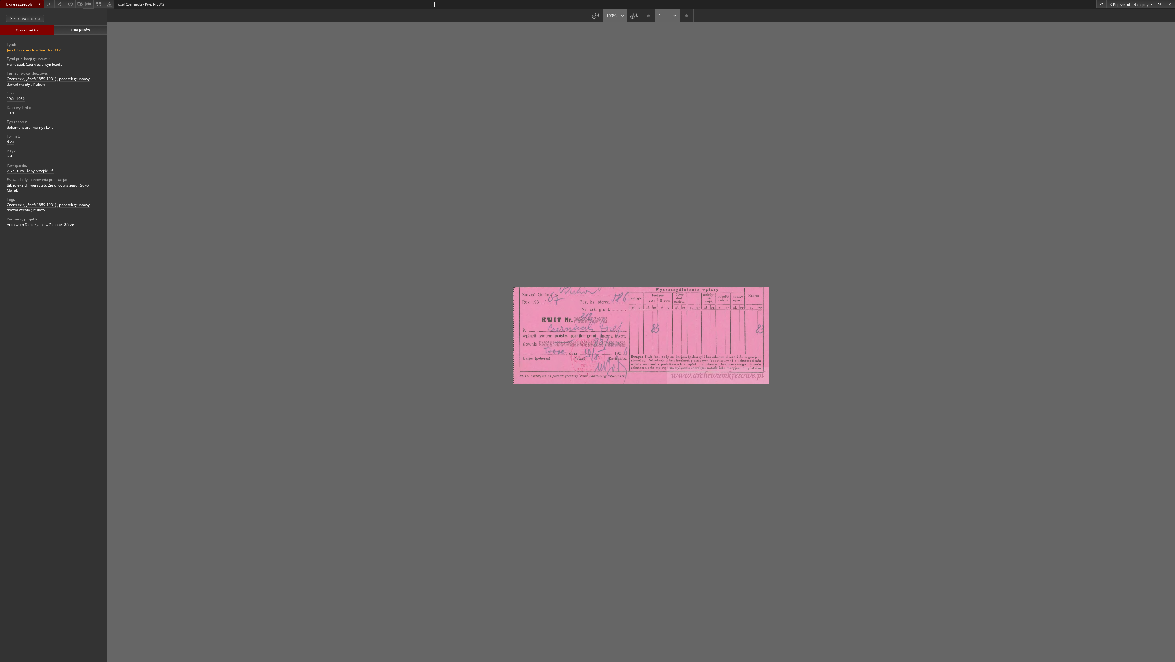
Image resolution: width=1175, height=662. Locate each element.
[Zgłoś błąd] (109, 4)
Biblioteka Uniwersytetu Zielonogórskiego (42, 185)
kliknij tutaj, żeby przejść (28, 170)
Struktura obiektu (25, 18)
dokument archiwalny (25, 127)
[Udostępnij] (59, 4)
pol (9, 156)
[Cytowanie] (99, 4)
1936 (11, 113)
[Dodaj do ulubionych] (70, 4)
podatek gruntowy (74, 78)
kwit (49, 127)
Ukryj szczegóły (19, 4)
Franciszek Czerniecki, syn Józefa (34, 64)
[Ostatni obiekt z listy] (1160, 4)
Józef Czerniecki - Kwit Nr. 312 (34, 50)
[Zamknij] (1170, 4)
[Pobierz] (49, 4)
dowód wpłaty (18, 84)
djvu (10, 141)
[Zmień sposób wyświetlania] (79, 4)
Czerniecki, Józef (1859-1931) (31, 78)
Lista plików (80, 30)
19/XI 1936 (16, 98)
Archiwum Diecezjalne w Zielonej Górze (40, 224)
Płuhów (39, 84)
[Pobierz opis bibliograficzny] (88, 4)
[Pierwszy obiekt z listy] (1101, 4)
